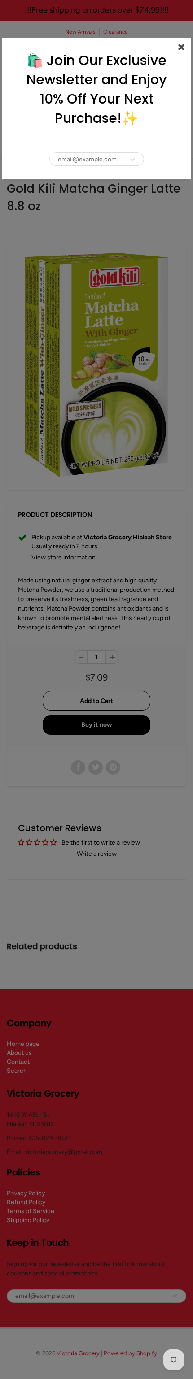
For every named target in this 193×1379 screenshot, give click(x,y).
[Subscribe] (133, 159)
